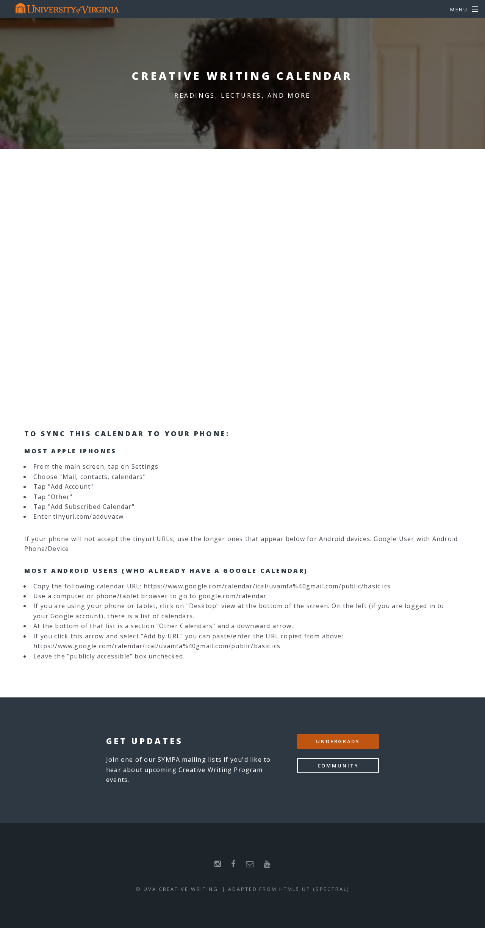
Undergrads (338, 741)
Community (338, 765)
